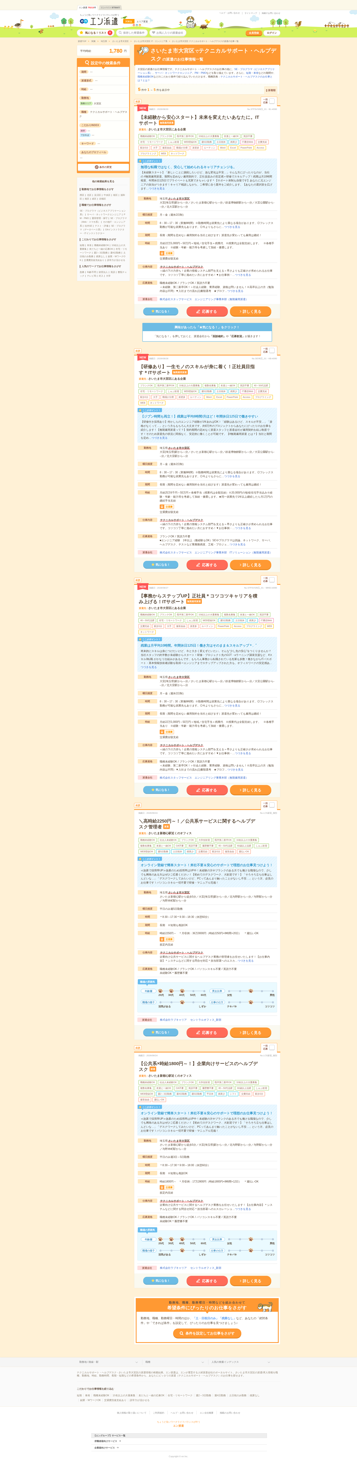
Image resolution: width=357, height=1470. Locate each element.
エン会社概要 (206, 1413)
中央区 (107, 195)
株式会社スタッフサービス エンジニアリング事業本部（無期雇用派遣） (204, 299)
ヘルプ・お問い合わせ (229, 13)
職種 (147, 1362)
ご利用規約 (158, 1413)
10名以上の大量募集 (124, 1395)
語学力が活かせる (116, 260)
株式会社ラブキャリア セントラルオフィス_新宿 (190, 1019)
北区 (89, 195)
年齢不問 (91, 272)
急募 (82, 272)
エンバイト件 (110, 7)
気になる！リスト (98, 32)
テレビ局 (91, 276)
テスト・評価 (101, 226)
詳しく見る (252, 311)
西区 (82, 195)
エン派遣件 (87, 7)
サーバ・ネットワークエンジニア (104, 214)
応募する (209, 311)
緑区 (94, 198)
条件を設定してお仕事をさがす (210, 1333)
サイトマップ (251, 13)
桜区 (115, 195)
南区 (87, 198)
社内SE (88, 226)
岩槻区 (102, 198)
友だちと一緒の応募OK (101, 249)
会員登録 (254, 32)
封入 (101, 276)
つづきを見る (157, 188)
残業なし (100, 256)
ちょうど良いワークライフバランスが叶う (99, 15)
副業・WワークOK (90, 1400)
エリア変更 (142, 21)
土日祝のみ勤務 (237, 1395)
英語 (113, 272)
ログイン (272, 32)
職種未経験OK (101, 245)
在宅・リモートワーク (180, 1395)
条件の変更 (105, 167)
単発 (89, 245)
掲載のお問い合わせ (271, 13)
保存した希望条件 (134, 32)
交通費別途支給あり (94, 260)
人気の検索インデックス (225, 1362)
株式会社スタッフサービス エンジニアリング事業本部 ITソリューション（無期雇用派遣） (216, 552)
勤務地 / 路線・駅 (89, 1362)
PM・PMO (200, 72)
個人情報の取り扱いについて (131, 1413)
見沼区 (97, 195)
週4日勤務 (115, 252)
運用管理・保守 (100, 218)
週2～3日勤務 (101, 252)
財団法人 (103, 272)
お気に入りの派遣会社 (169, 32)
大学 (108, 276)
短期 (82, 245)
